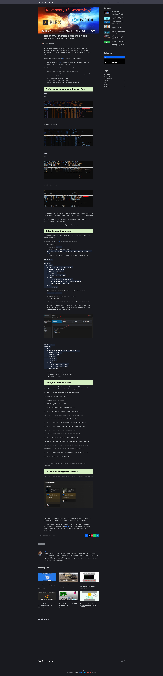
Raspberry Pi (73, 2)
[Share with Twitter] (89, 535)
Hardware (106, 86)
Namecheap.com (79, 670)
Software (101, 2)
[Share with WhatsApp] (94, 535)
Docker (106, 80)
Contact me (116, 2)
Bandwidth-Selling (108, 78)
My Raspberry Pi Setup (65, 585)
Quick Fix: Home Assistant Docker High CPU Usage (118, 32)
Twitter (114, 59)
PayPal (67, 526)
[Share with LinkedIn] (97, 535)
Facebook (114, 57)
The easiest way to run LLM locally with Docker (117, 18)
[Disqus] (68, 637)
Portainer (57, 241)
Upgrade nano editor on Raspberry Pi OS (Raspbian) (87, 585)
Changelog (94, 672)
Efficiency (108, 2)
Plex (60, 62)
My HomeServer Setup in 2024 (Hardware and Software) (117, 37)
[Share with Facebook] (86, 535)
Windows (85, 2)
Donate (122, 2)
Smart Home (65, 2)
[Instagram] (124, 661)
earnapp (106, 82)
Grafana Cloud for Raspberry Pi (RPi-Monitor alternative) (46, 604)
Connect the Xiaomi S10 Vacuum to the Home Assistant (117, 27)
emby (63, 58)
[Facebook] (121, 661)
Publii (90, 670)
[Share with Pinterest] (92, 535)
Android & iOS (93, 2)
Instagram (114, 62)
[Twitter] (122, 661)
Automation (107, 76)
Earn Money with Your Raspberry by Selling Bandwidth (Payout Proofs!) (89, 605)
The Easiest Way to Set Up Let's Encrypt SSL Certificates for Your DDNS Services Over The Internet (118, 43)
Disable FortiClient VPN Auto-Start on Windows (117, 22)
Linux (79, 2)
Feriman (46, 43)
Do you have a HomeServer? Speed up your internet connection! (117, 13)
